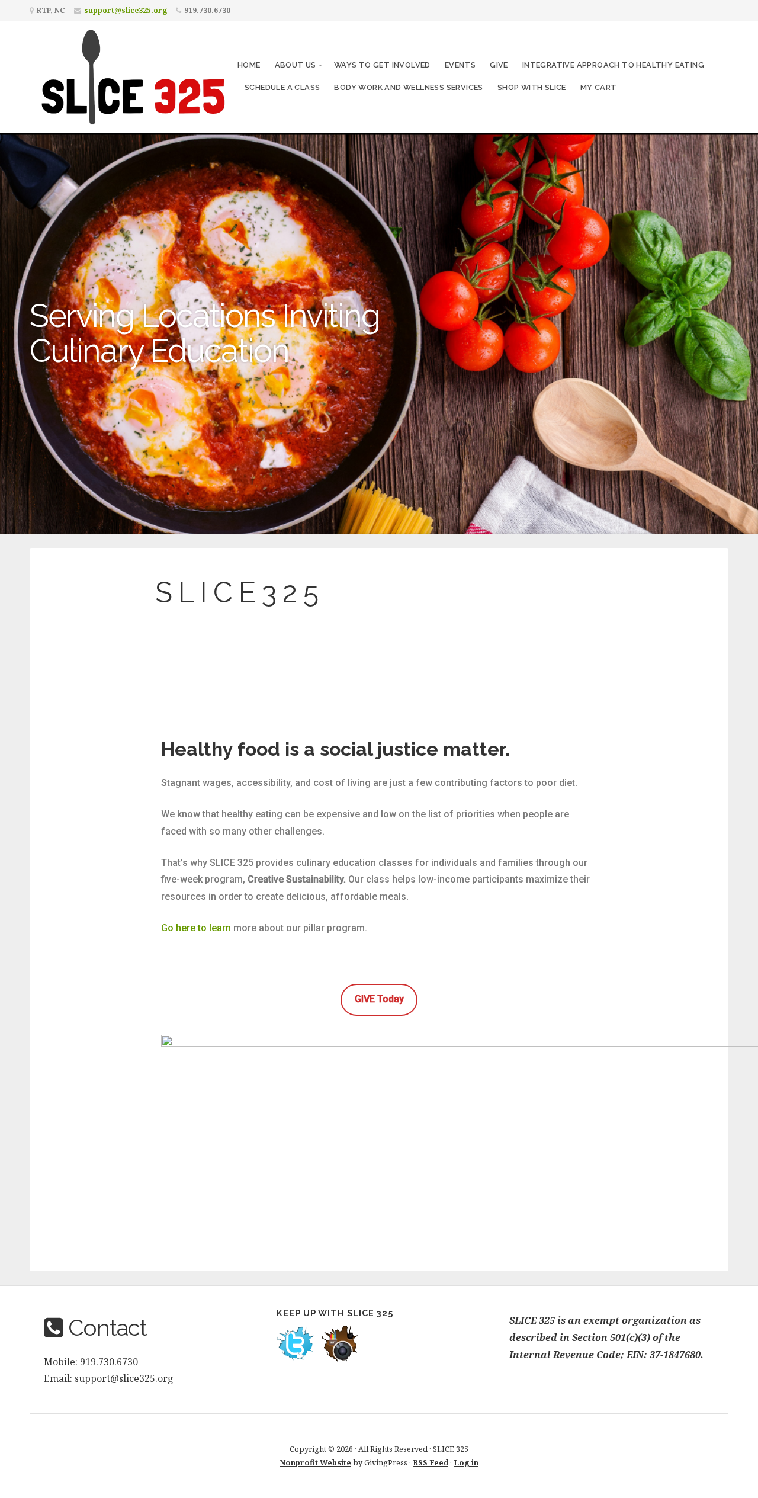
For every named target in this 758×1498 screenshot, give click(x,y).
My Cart (598, 87)
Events (460, 64)
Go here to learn (196, 928)
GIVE (499, 64)
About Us (295, 64)
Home (249, 64)
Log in (466, 1462)
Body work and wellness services (408, 87)
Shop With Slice (531, 87)
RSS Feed (430, 1462)
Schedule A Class (282, 87)
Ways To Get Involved (382, 64)
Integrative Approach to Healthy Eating (613, 64)
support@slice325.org (125, 10)
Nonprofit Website (315, 1462)
